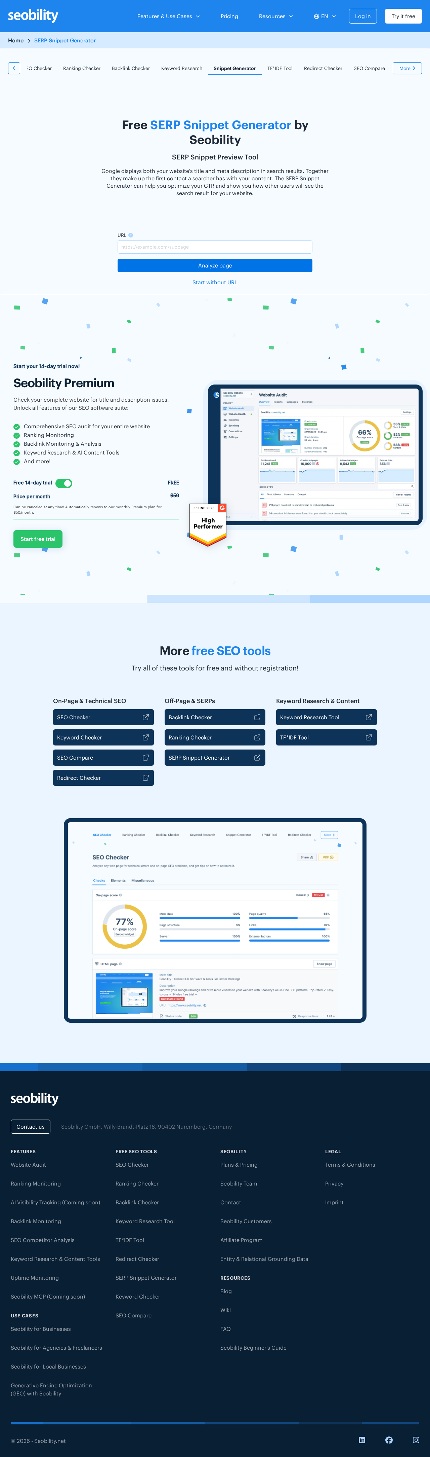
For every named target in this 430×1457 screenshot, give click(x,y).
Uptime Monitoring (35, 1277)
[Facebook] (389, 1440)
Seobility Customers (246, 1221)
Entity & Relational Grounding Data (264, 1258)
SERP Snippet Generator (199, 757)
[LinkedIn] (362, 1440)
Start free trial (37, 539)
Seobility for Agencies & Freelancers (56, 1347)
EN (324, 16)
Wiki (225, 1310)
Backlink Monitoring (36, 1221)
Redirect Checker (323, 68)
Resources (272, 16)
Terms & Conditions (350, 1164)
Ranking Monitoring (36, 1183)
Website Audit (28, 1164)
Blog (226, 1291)
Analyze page (215, 265)
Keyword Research (181, 68)
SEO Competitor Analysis (43, 1240)
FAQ (225, 1328)
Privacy (334, 1183)
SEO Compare (369, 68)
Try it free (403, 16)
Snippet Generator (235, 68)
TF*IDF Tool (280, 68)
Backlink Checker (131, 68)
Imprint (334, 1202)
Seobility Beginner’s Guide (253, 1347)
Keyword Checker (79, 737)
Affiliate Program (241, 1240)
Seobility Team (238, 1183)
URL (122, 235)
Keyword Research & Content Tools (55, 1258)
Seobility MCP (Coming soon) (48, 1296)
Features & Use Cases (164, 16)
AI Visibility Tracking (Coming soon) (55, 1202)
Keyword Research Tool (309, 717)
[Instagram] (416, 1440)
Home (16, 40)
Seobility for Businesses (41, 1328)
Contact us (30, 1126)
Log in (363, 16)
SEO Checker (37, 68)
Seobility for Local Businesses (48, 1366)
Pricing (229, 16)
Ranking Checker (81, 68)
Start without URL (215, 282)
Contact (230, 1202)
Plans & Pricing (239, 1164)
